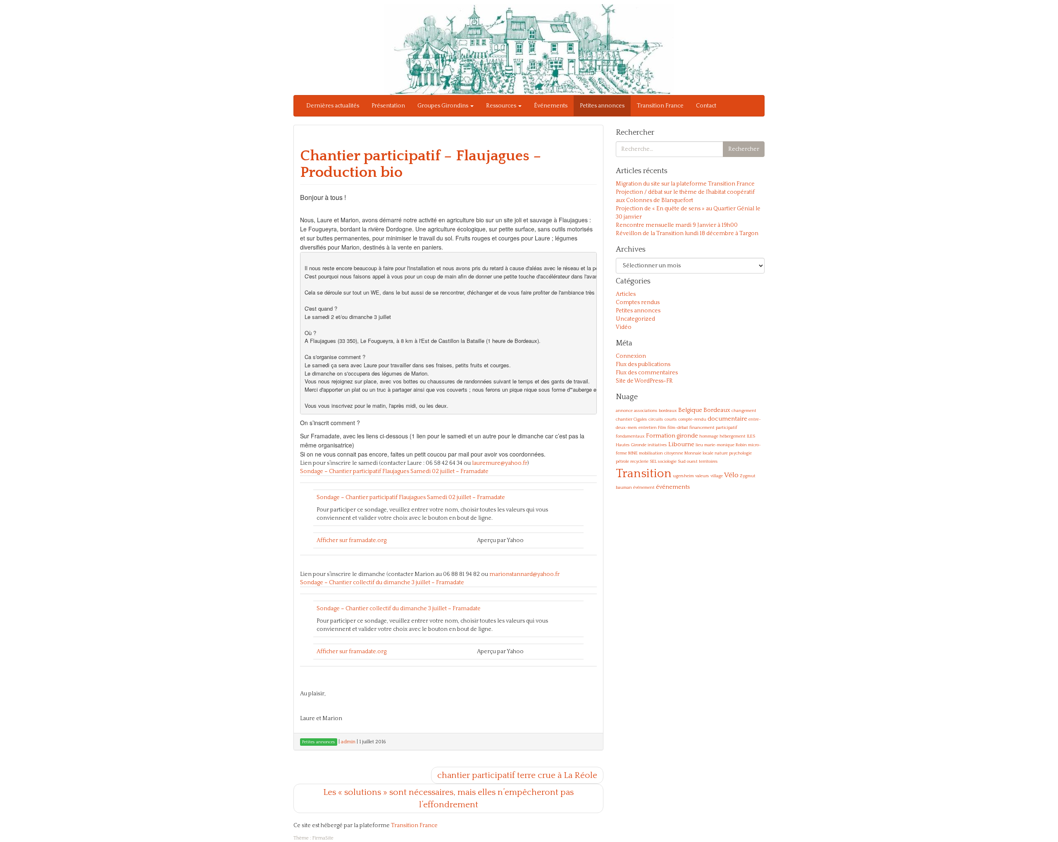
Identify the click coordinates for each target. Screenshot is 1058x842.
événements (673, 486)
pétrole (622, 461)
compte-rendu (692, 419)
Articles (626, 294)
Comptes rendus (638, 302)
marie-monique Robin (725, 444)
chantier (624, 419)
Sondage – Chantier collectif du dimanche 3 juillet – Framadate (382, 582)
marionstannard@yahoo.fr (524, 574)
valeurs (702, 475)
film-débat (677, 427)
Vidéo (623, 327)
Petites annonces (602, 105)
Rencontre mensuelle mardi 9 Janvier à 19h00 (677, 225)
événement (644, 487)
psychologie (740, 453)
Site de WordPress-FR (644, 381)
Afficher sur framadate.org (351, 540)
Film (662, 427)
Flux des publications (643, 364)
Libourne (681, 444)
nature (721, 453)
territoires (708, 461)
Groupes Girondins (443, 105)
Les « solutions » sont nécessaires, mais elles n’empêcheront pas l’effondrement (448, 798)
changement (744, 410)
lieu (699, 444)
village (716, 475)
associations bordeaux (655, 410)
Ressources (501, 105)
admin (348, 741)
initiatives (657, 444)
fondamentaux (630, 436)
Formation (660, 435)
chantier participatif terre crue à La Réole (517, 775)
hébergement (733, 436)
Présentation (388, 105)
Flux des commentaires (647, 372)
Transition (644, 473)
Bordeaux (716, 410)
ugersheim (683, 475)
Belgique (690, 410)
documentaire (727, 418)
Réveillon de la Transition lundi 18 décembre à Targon (687, 233)
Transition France (660, 105)
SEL (653, 461)
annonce (624, 410)
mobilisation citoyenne (661, 453)
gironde (687, 435)
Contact (706, 105)
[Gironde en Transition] (529, 49)
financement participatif (713, 427)
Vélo (731, 475)
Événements (550, 105)
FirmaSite (323, 838)
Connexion (631, 356)
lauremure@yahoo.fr (499, 463)
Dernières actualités (332, 105)
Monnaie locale (698, 453)
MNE (633, 453)
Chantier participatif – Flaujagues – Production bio (420, 164)
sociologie (667, 461)
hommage (708, 436)
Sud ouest (688, 461)
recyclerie (639, 461)
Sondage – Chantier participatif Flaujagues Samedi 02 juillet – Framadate (394, 471)
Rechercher (743, 149)
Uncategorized (635, 319)
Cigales (640, 419)
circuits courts (662, 419)
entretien (648, 427)
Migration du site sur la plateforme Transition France (685, 184)
